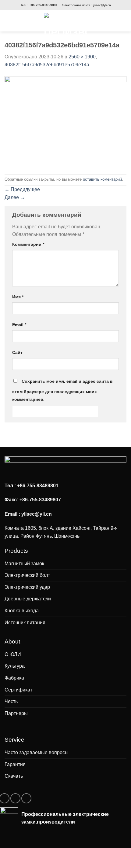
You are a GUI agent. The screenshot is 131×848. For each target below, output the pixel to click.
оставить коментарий (102, 179)
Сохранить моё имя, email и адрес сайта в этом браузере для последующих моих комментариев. (62, 390)
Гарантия (15, 764)
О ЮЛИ (13, 654)
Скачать (14, 776)
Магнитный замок (24, 563)
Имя (17, 296)
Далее (15, 197)
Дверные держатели (28, 598)
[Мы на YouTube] (26, 798)
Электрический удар (27, 587)
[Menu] (11, 21)
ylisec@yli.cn (102, 5)
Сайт (17, 352)
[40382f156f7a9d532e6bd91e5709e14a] (65, 121)
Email (19, 324)
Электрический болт (27, 575)
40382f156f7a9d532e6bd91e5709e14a (47, 64)
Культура (15, 666)
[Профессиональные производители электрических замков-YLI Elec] (65, 23)
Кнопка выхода (22, 610)
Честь (11, 701)
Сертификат (18, 689)
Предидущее (22, 189)
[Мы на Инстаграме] (15, 798)
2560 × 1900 (82, 56)
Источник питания (25, 622)
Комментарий (28, 244)
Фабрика (14, 677)
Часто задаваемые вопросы (37, 752)
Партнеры (16, 713)
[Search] (122, 20)
